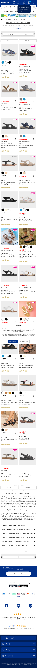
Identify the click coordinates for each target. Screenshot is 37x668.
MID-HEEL (10, 34)
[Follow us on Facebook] (6, 606)
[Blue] (24, 99)
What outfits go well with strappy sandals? (16, 529)
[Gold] (9, 393)
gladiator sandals (28, 519)
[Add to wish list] (15, 65)
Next (34, 34)
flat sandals (17, 519)
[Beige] (6, 136)
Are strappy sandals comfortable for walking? (17, 537)
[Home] (2, 19)
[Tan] (6, 393)
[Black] (9, 62)
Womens (8, 19)
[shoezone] (5, 2)
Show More (27, 487)
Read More (18, 29)
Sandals (16, 19)
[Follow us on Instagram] (18, 606)
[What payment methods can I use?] (18, 595)
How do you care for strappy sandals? (15, 545)
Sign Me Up (18, 574)
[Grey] (21, 136)
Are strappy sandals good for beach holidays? (17, 533)
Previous (1, 34)
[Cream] (6, 210)
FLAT (25, 34)
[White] (6, 62)
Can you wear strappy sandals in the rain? (16, 541)
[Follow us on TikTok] (30, 606)
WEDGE (11, 557)
